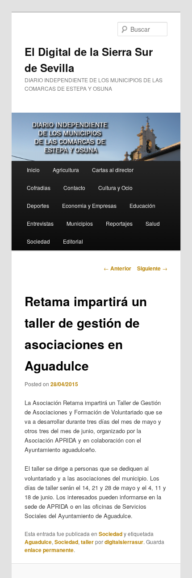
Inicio (33, 169)
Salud (153, 223)
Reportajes (119, 223)
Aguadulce (38, 542)
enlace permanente (49, 550)
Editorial (73, 241)
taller (87, 542)
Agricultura (66, 169)
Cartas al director (113, 169)
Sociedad (38, 241)
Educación (142, 205)
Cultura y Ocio (115, 187)
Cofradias (38, 187)
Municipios (80, 223)
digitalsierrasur (123, 542)
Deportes (38, 205)
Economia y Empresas (89, 205)
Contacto (74, 187)
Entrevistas (40, 223)
